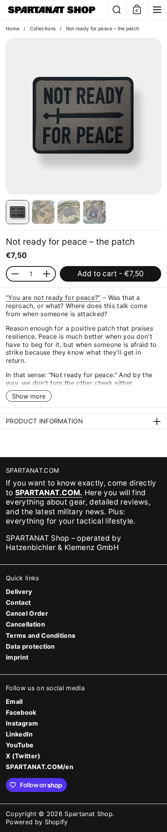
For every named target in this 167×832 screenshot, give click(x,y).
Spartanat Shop (88, 814)
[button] (116, 9)
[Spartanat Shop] (53, 10)
